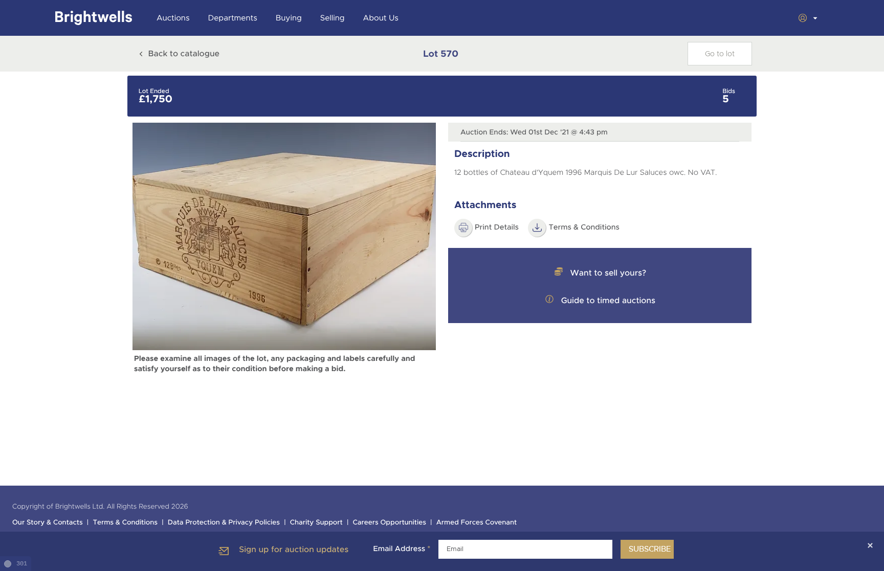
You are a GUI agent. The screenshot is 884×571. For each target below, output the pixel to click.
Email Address (401, 549)
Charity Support (316, 522)
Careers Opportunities (389, 522)
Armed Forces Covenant (476, 522)
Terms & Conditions (584, 227)
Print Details (497, 227)
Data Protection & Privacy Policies (224, 522)
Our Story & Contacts (47, 522)
